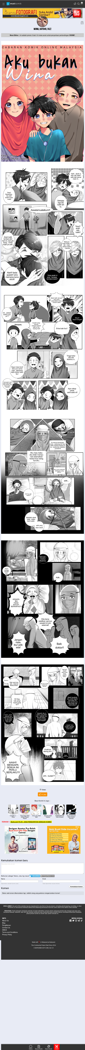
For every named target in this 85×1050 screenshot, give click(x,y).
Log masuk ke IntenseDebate (35, 876)
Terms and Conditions (10, 932)
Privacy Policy (7, 934)
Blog (3, 923)
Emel (44, 879)
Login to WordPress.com (48, 876)
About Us (5, 920)
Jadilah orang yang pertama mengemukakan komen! (43, 893)
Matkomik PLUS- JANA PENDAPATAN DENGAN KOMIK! (31, 822)
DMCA (4, 930)
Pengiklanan (6, 925)
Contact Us (6, 927)
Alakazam (52, 942)
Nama (3, 879)
